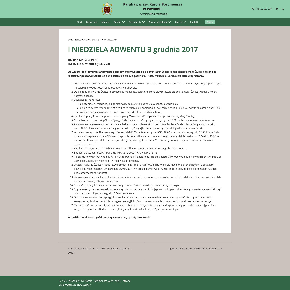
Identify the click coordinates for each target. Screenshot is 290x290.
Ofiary (210, 22)
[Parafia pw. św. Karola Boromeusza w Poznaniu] (145, 8)
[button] (283, 9)
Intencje (106, 22)
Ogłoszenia (91, 22)
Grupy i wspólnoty (158, 22)
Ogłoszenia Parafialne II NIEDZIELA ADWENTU (194, 248)
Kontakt (194, 22)
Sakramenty (135, 22)
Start (79, 22)
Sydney (87, 285)
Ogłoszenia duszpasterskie (83, 39)
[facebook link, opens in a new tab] (276, 8)
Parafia (117, 22)
